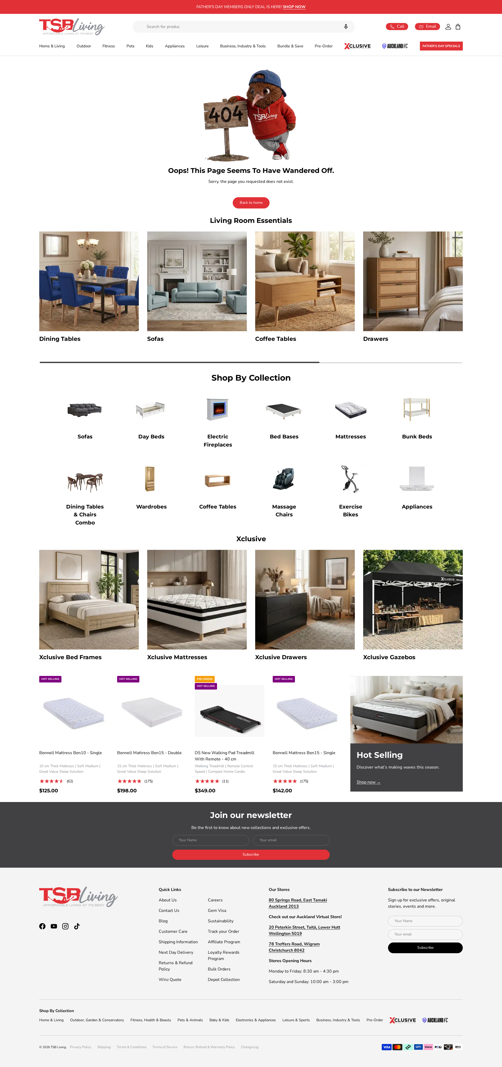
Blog (163, 921)
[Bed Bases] (284, 408)
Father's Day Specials (441, 46)
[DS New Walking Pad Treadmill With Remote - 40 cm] (229, 711)
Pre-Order (324, 46)
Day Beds (151, 436)
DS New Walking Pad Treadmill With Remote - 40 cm (224, 756)
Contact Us (169, 910)
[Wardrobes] (151, 479)
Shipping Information (178, 942)
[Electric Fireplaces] (217, 408)
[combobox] (244, 27)
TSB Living (58, 1047)
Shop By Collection (56, 1010)
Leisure (202, 46)
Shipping (104, 1047)
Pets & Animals (190, 1020)
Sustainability (220, 921)
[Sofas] (85, 408)
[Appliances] (417, 479)
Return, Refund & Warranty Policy (209, 1047)
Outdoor (84, 46)
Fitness (108, 46)
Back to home (251, 202)
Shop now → (369, 782)
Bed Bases (284, 436)
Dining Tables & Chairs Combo (85, 515)
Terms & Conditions (131, 1047)
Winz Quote (170, 980)
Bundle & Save (290, 46)
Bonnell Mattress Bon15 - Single (304, 753)
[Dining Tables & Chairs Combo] (85, 479)
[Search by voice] (346, 26)
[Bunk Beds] (417, 408)
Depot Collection (224, 980)
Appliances (175, 46)
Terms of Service (165, 1047)
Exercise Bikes (350, 511)
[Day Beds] (151, 408)
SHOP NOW (294, 6)
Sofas (85, 436)
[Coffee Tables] (217, 479)
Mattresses (350, 436)
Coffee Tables (217, 507)
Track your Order (223, 931)
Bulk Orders (219, 969)
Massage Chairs (284, 511)
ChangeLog (250, 1047)
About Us (168, 900)
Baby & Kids (219, 1020)
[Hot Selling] (406, 709)
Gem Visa (217, 910)
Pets (130, 46)
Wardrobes (151, 507)
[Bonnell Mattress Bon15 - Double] (152, 711)
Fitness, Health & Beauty (150, 1020)
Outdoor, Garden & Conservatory (97, 1020)
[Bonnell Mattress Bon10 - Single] (74, 711)
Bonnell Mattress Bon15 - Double (149, 753)
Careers (215, 900)
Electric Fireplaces (218, 440)
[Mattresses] (350, 408)
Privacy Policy (80, 1047)
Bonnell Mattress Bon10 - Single (70, 753)
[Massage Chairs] (284, 479)
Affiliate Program (224, 942)
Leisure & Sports (296, 1020)
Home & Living (52, 46)
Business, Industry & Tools (243, 46)
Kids (149, 46)
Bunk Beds (417, 436)
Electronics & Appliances (256, 1020)
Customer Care (173, 931)
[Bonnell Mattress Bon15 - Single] (307, 711)
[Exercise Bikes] (350, 479)
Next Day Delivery (176, 952)
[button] (458, 26)
